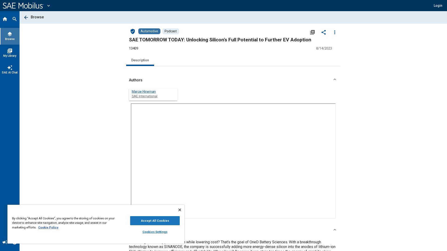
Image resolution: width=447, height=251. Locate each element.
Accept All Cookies (155, 220)
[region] (95, 224)
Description (140, 60)
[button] (233, 80)
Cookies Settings (154, 232)
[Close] (179, 209)
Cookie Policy (48, 227)
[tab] (5, 19)
